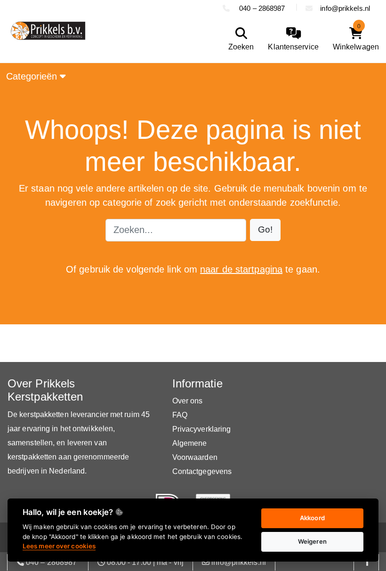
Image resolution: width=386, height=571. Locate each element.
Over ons (187, 401)
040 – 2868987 (262, 8)
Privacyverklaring (201, 429)
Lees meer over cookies (59, 546)
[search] (239, 39)
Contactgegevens (202, 471)
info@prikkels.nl (345, 8)
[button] (265, 230)
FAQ (179, 415)
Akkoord (312, 518)
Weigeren (312, 541)
